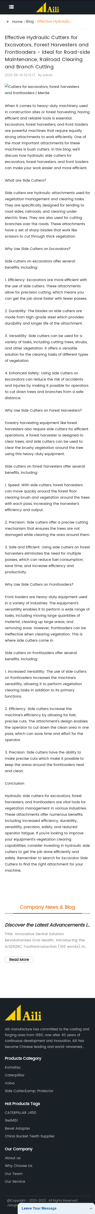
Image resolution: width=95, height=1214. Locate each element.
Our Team (14, 1174)
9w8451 (11, 1120)
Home (17, 22)
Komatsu (13, 1067)
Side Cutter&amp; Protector (29, 1091)
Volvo (10, 1083)
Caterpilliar (15, 1075)
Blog (30, 21)
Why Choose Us (18, 1166)
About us (13, 1158)
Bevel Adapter (17, 1128)
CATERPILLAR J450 (20, 1112)
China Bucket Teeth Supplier (30, 1136)
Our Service (15, 1181)
